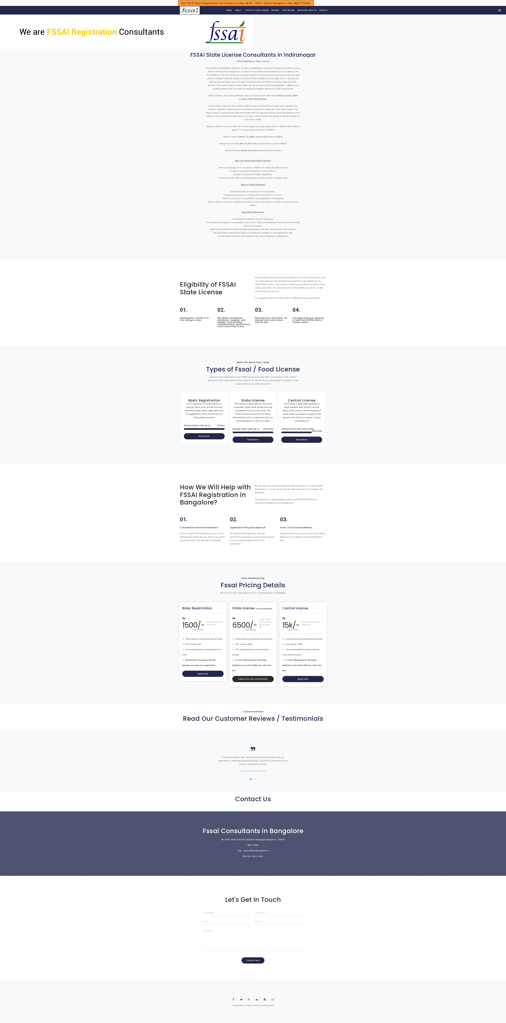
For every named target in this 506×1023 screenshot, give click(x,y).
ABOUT (238, 10)
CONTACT (323, 10)
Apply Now (203, 673)
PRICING (275, 10)
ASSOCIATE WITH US (307, 10)
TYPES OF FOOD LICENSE (257, 10)
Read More (204, 436)
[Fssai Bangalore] (190, 10)
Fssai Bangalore (267, 1005)
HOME (225, 10)
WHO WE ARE (288, 10)
